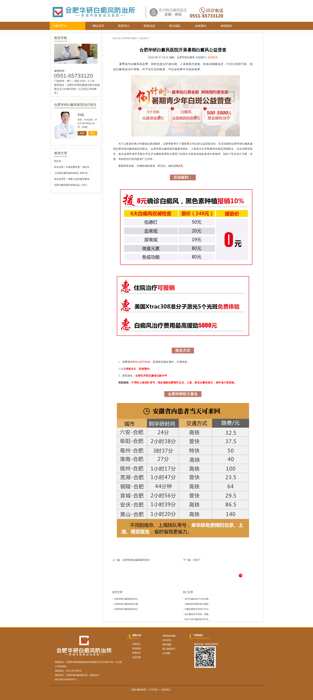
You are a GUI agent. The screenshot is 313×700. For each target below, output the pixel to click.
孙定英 (82, 115)
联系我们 (198, 635)
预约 (93, 133)
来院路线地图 (169, 635)
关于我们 (153, 689)
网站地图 (166, 644)
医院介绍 (136, 635)
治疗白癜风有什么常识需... (197, 599)
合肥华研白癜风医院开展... (126, 604)
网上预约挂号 (169, 649)
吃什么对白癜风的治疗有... (197, 619)
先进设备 (136, 657)
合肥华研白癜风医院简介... (126, 599)
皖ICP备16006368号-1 (66, 679)
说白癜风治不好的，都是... (197, 614)
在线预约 (200, 25)
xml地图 (166, 653)
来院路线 (226, 25)
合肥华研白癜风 (129, 38)
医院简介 (124, 25)
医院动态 (149, 25)
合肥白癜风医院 (138, 689)
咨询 (82, 133)
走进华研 (143, 38)
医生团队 (175, 25)
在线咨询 (166, 640)
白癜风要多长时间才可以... (197, 609)
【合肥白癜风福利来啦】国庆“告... (72, 173)
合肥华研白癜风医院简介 (136, 559)
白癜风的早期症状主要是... (197, 604)
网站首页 (98, 25)
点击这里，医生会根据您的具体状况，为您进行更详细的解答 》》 (193, 578)
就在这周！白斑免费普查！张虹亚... (72, 167)
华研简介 (136, 644)
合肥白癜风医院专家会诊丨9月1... (71, 185)
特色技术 (136, 653)
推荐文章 (60, 153)
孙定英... (58, 161)
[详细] (84, 127)
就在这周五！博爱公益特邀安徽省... (72, 179)
